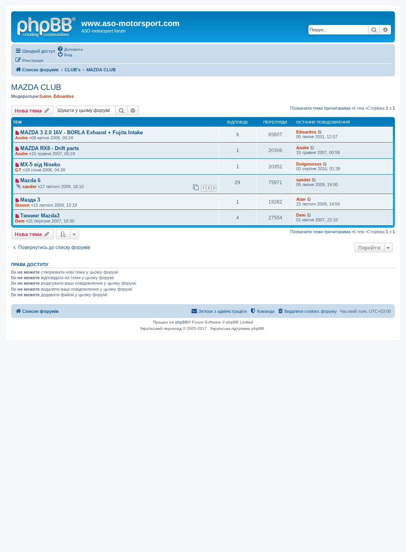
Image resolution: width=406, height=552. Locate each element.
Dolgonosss (309, 164)
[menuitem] (70, 48)
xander (29, 186)
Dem (301, 215)
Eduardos (64, 96)
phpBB (181, 322)
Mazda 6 (30, 180)
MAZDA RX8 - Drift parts (49, 148)
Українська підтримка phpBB (237, 328)
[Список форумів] (47, 25)
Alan (301, 199)
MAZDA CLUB (36, 87)
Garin (45, 96)
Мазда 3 (30, 200)
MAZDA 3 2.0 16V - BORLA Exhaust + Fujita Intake (81, 132)
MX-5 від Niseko (40, 165)
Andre (302, 147)
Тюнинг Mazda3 (39, 216)
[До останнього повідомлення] (320, 131)
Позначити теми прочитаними (320, 108)
